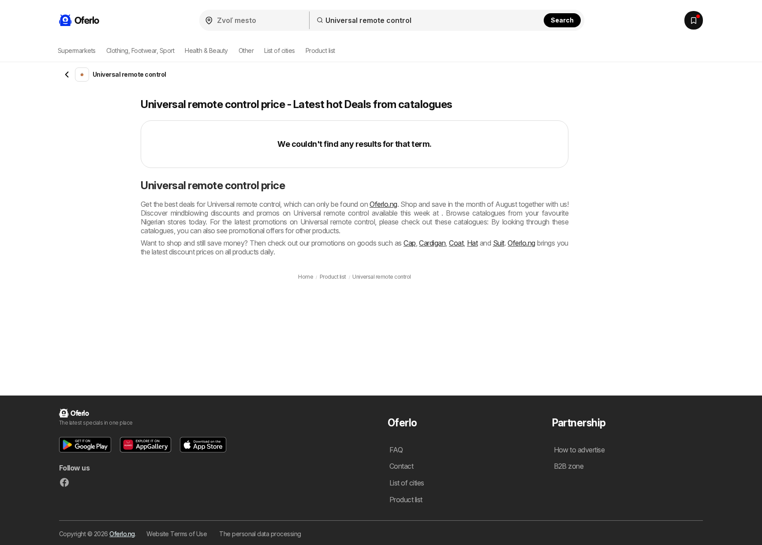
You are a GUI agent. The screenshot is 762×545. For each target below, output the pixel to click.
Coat (456, 243)
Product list (320, 50)
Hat (472, 243)
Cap (409, 243)
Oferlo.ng (383, 204)
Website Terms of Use (176, 534)
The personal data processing (260, 534)
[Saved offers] (693, 20)
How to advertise (579, 449)
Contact (401, 466)
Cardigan (432, 243)
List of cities (279, 50)
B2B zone (569, 466)
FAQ (396, 449)
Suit (498, 243)
